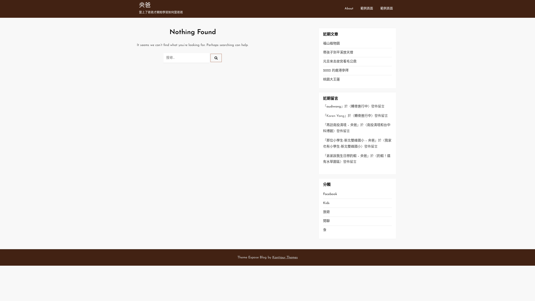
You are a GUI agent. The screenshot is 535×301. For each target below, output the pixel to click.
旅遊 (326, 212)
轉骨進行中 (359, 106)
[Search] (216, 58)
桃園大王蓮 (331, 79)
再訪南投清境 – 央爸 (341, 125)
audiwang (333, 106)
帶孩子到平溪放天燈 (338, 52)
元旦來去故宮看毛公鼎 (340, 61)
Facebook (330, 194)
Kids (326, 203)
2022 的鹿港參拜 (336, 70)
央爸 (145, 6)
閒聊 (326, 221)
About (349, 8)
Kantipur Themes (285, 257)
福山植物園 (331, 43)
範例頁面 (366, 8)
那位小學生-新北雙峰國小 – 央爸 (350, 140)
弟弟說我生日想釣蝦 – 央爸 (346, 156)
